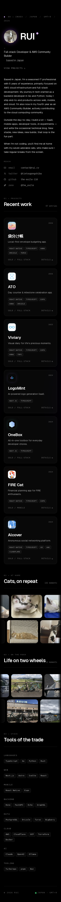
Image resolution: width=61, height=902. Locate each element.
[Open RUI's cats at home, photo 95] (20, 606)
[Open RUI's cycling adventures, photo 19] (20, 685)
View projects (13, 68)
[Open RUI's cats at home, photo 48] (28, 631)
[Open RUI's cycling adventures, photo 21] (28, 711)
